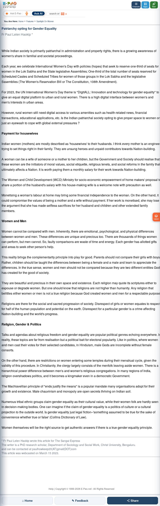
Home (21, 21)
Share (134, 500)
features (30, 21)
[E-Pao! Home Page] (9, 5)
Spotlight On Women (45, 21)
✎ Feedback (80, 500)
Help (51, 488)
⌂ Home (27, 500)
